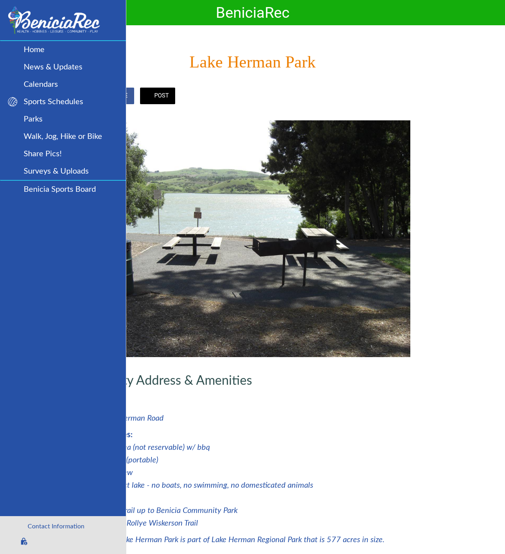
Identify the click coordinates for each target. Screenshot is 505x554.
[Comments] (400, 96)
